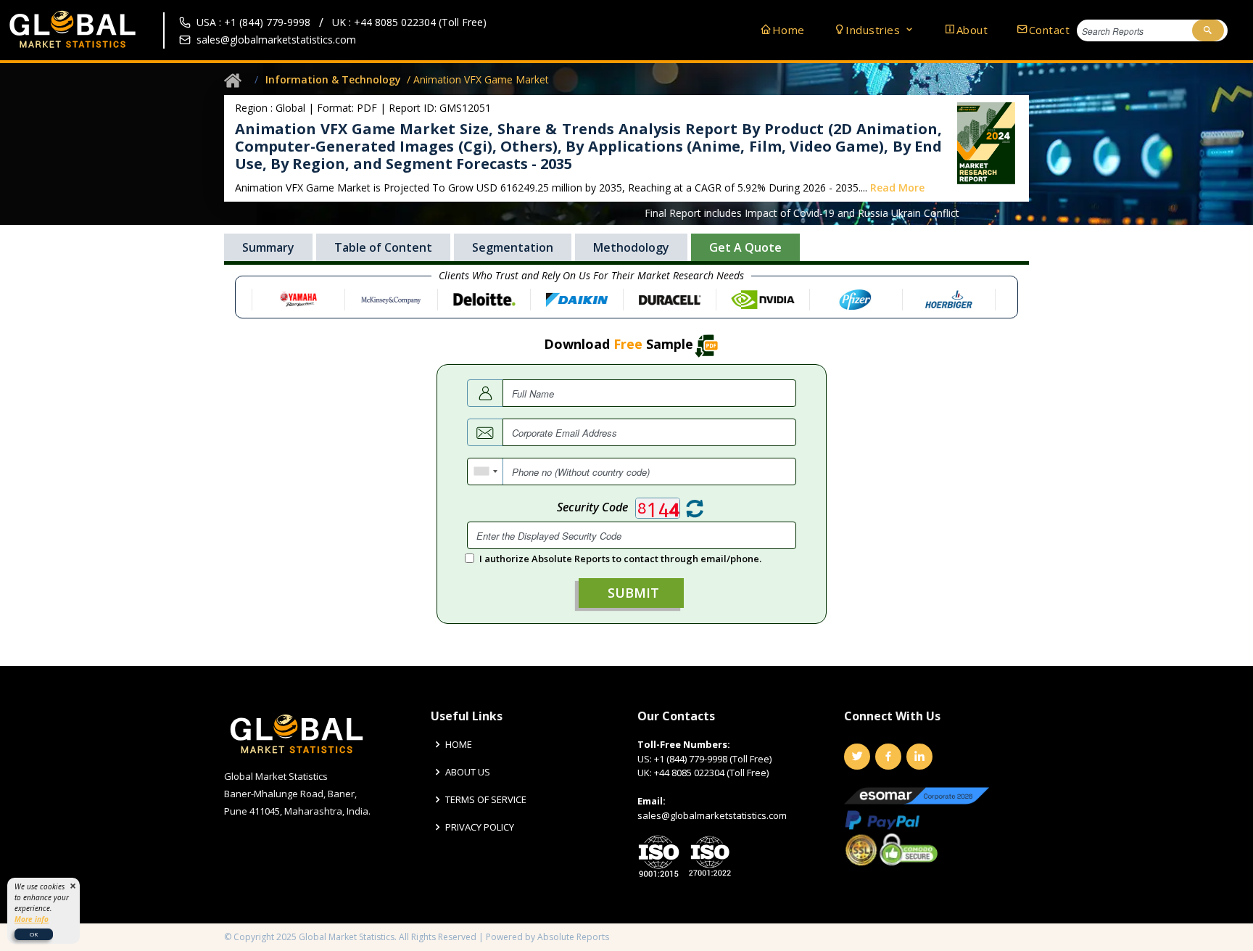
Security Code (592, 507)
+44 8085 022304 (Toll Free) (711, 772)
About (972, 29)
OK (34, 934)
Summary (268, 247)
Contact (1049, 29)
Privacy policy (479, 827)
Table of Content (383, 247)
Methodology (631, 247)
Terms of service (485, 799)
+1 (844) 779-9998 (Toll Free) (713, 758)
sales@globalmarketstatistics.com (276, 39)
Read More (897, 187)
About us (467, 772)
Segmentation (512, 247)
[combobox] (485, 471)
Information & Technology (333, 79)
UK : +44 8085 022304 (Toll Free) (409, 22)
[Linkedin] (919, 757)
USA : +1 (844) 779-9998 (253, 22)
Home (788, 29)
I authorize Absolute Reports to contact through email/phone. (620, 558)
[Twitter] (857, 757)
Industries (874, 29)
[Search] (1208, 30)
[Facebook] (888, 757)
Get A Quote (745, 247)
